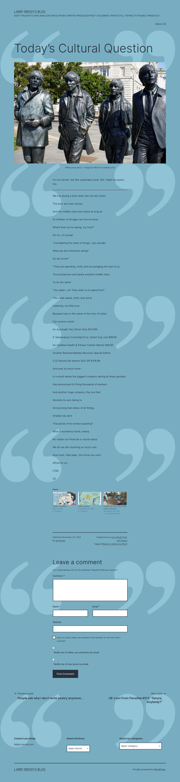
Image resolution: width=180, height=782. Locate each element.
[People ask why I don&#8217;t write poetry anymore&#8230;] (115, 498)
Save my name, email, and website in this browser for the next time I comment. (88, 639)
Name (56, 606)
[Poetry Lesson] (89, 498)
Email (96, 606)
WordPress (159, 769)
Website (57, 622)
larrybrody (60, 540)
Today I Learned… (60, 506)
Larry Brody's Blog (29, 11)
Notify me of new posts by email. (71, 664)
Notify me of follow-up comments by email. (76, 652)
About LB (160, 23)
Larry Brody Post (119, 537)
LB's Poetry (122, 540)
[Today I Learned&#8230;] (64, 498)
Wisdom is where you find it (114, 544)
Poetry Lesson (84, 506)
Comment (59, 576)
